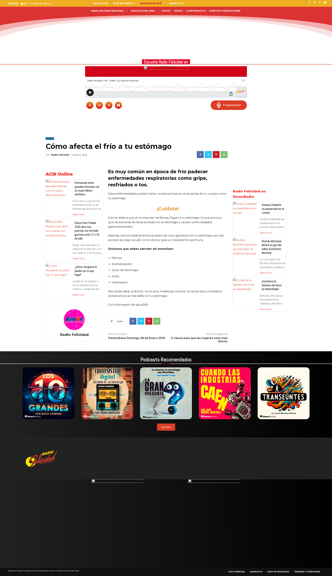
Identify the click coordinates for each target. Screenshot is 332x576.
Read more (78, 214)
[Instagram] (99, 105)
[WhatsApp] (224, 154)
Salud (49, 138)
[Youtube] (118, 105)
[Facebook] (90, 105)
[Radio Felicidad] (74, 319)
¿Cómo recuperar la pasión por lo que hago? (86, 271)
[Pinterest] (216, 154)
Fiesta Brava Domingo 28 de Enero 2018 (136, 338)
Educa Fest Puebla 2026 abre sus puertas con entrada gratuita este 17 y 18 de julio (87, 230)
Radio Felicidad (60, 154)
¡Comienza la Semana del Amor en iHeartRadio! (272, 285)
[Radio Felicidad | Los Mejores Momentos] (27, 20)
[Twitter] (109, 105)
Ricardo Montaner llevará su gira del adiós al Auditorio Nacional (272, 247)
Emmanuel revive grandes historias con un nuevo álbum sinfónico (87, 188)
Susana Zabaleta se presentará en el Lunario (273, 209)
